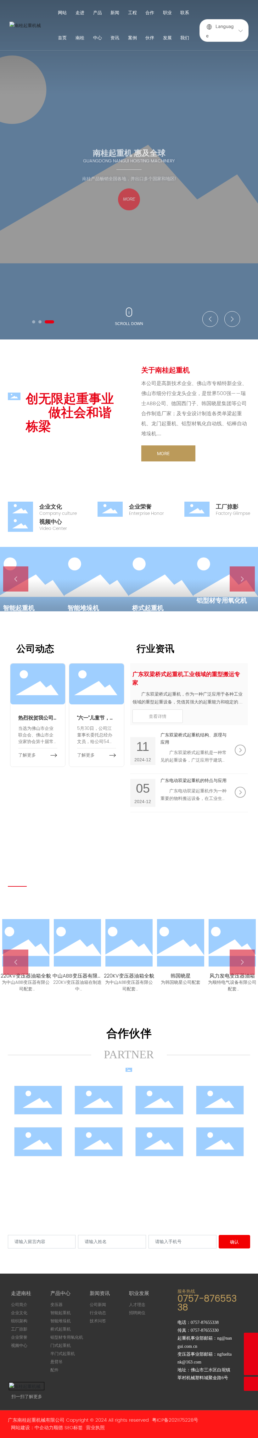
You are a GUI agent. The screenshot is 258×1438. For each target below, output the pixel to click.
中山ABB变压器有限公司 (78, 979)
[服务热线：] (251, 1340)
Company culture (58, 513)
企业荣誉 (140, 506)
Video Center (53, 528)
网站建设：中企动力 (32, 1428)
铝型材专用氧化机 (159, 601)
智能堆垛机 (20, 608)
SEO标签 (73, 1428)
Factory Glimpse (233, 513)
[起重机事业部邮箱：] (251, 1354)
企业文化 (50, 506)
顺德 (58, 1428)
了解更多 (27, 755)
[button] (33, 321)
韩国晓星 (181, 976)
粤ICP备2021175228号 (175, 1420)
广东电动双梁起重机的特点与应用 (193, 780)
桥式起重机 (85, 608)
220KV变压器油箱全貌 (26, 976)
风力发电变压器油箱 (232, 976)
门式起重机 (214, 608)
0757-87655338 (207, 1303)
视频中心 (50, 521)
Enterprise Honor (146, 513)
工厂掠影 (227, 506)
